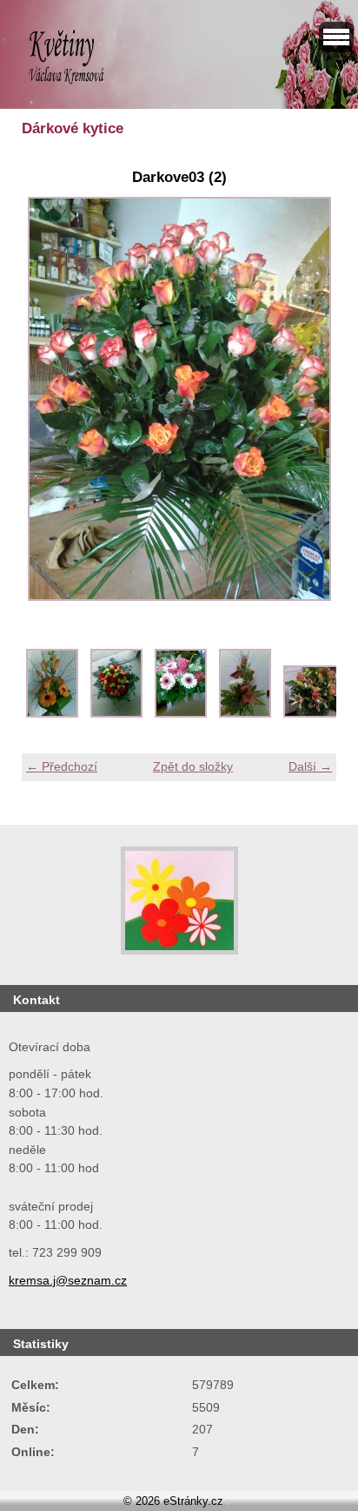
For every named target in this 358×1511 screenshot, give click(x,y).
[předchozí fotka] (50, 399)
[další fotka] (308, 399)
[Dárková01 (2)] (52, 713)
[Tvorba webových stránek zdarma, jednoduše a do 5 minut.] (229, 1503)
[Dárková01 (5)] (181, 713)
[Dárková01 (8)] (245, 713)
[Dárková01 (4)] (116, 713)
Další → (310, 766)
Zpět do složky (193, 766)
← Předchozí (61, 766)
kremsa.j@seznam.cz (68, 1280)
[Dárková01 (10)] (317, 713)
